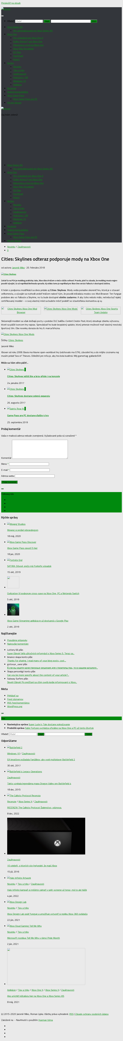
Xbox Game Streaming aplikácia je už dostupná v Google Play (37, 620)
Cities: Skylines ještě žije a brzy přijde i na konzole (33, 376)
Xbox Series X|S (15, 27)
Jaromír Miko (18, 267)
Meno (5, 464)
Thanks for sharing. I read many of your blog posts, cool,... (36, 660)
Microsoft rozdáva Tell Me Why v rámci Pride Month (33, 938)
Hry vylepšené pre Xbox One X (28, 38)
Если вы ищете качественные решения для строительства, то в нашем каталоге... (52, 668)
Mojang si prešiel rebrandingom (22, 530)
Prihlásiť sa (12, 695)
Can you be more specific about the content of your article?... (38, 675)
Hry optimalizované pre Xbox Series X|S (33, 30)
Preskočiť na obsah (11, 3)
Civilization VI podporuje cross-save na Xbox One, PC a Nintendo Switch (43, 593)
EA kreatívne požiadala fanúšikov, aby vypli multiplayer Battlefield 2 (41, 759)
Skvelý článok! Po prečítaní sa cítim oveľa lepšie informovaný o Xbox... (42, 682)
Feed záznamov (15, 699)
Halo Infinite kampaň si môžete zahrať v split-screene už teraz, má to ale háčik (47, 890)
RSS (71, 1014)
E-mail (5, 470)
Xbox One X (37, 990)
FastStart (18, 56)
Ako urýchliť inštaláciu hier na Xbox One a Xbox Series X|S (35, 996)
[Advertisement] (61, 140)
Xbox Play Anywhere (23, 48)
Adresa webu (7, 476)
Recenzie (11, 88)
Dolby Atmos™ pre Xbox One (27, 41)
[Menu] (2, 15)
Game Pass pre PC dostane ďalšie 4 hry (28, 415)
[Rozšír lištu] (2, 488)
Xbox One (12, 34)
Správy (10, 63)
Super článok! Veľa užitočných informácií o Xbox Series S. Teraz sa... (40, 653)
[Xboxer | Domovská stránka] (5, 9)
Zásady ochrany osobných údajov (92, 1014)
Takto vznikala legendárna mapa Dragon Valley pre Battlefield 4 (39, 783)
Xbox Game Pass (15, 95)
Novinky (17, 66)
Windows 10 (19, 81)
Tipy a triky (18, 70)
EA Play (17, 52)
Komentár (6, 458)
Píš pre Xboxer (14, 102)
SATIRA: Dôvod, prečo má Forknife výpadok (29, 566)
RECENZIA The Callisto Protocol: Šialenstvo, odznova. (34, 807)
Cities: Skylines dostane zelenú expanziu (28, 396)
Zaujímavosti (19, 74)
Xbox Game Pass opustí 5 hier (22, 548)
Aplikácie (17, 84)
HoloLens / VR (20, 77)
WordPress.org (14, 706)
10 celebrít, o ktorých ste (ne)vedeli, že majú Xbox (32, 865)
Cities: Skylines (15, 340)
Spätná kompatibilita (17, 92)
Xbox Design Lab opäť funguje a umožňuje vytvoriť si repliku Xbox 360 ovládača (47, 914)
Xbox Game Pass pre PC (25, 99)
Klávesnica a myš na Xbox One (28, 45)
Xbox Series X (25, 801)
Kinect (16, 59)
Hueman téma (45, 1020)
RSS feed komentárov (18, 703)
